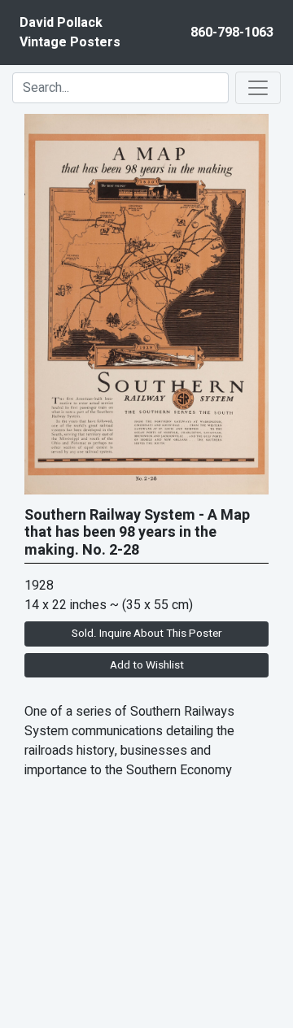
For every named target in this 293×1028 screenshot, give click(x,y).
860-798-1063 (231, 32)
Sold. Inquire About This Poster (146, 633)
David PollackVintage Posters (70, 32)
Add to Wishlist (147, 665)
